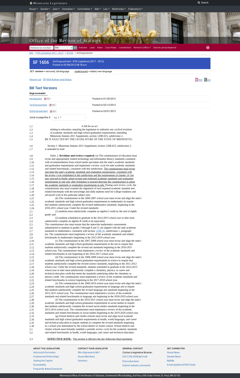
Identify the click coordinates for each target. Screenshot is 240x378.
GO (75, 47)
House (32, 9)
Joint (55, 9)
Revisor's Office (141, 47)
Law (105, 9)
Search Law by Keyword (164, 47)
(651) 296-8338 (130, 356)
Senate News (174, 356)
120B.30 (100, 231)
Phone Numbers (130, 361)
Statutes (83, 47)
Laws (92, 47)
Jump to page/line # (39, 117)
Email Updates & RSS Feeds (181, 364)
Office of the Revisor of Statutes (65, 40)
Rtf (209, 80)
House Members (86, 356)
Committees (83, 9)
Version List (35, 79)
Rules (100, 47)
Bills (97, 9)
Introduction (35, 98)
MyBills (170, 360)
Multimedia (118, 9)
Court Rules (110, 47)
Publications (134, 9)
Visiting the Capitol (42, 360)
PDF (200, 80)
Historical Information (44, 352)
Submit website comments (136, 365)
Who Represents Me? (89, 352)
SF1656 (70, 53)
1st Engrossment (38, 105)
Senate (44, 9)
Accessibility (39, 364)
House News (173, 352)
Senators (82, 360)
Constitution (125, 47)
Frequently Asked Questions (47, 369)
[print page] (208, 47)
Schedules (67, 9)
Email (144, 356)
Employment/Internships (46, 356)
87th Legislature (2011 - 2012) (50, 53)
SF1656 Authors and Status (57, 79)
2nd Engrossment (38, 111)
